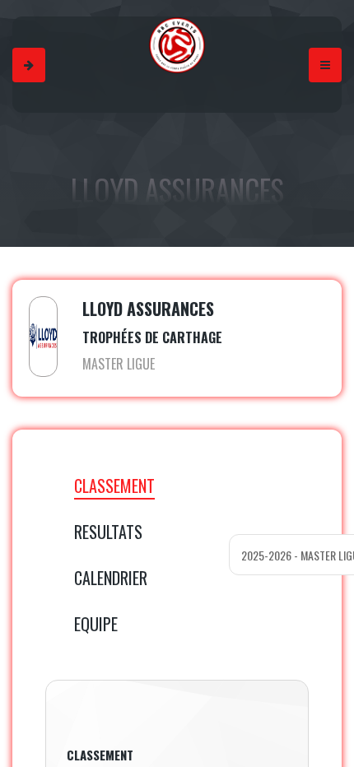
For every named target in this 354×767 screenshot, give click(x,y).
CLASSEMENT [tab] (114, 485)
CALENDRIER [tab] (110, 577)
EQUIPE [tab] (96, 623)
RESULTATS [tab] (108, 531)
